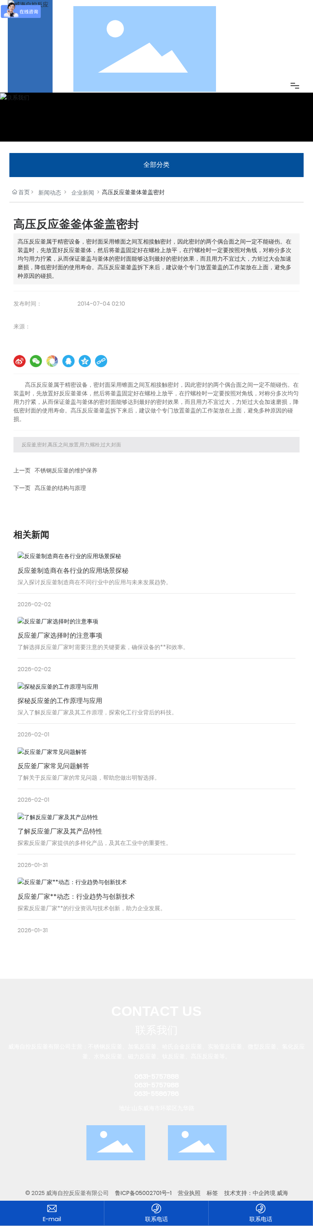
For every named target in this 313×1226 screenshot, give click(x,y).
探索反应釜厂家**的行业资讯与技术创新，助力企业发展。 (92, 908)
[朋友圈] (52, 361)
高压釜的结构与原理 (60, 488)
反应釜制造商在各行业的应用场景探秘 (73, 570)
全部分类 (156, 164)
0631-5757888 (156, 1076)
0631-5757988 (156, 1085)
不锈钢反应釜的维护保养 (66, 470)
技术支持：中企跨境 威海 (256, 1193)
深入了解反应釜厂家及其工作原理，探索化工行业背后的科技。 (97, 712)
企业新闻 (82, 192)
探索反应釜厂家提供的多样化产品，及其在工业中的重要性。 (95, 843)
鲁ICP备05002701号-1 (143, 1193)
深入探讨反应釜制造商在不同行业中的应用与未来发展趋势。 (95, 582)
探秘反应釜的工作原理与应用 (60, 700)
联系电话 (156, 1219)
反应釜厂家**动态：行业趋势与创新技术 (76, 896)
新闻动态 (49, 192)
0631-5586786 (156, 1093)
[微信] (36, 361)
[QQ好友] (68, 361)
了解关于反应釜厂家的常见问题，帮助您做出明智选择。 (89, 778)
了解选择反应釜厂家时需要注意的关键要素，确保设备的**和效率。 (103, 647)
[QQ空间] (85, 361)
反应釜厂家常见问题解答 (53, 766)
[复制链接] (101, 361)
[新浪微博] (19, 361)
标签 (212, 1193)
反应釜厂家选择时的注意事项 (60, 635)
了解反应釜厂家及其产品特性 (60, 831)
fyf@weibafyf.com (52, 1219)
